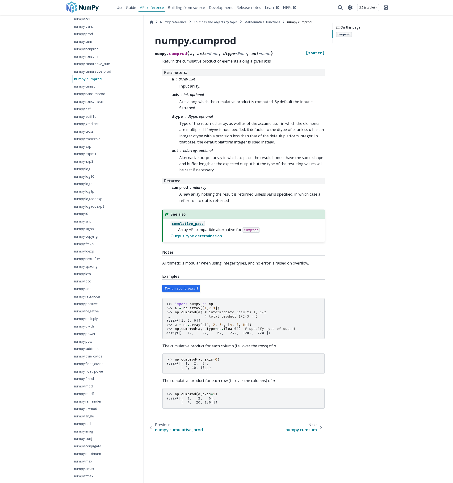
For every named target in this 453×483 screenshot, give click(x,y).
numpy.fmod (84, 378)
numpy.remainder (87, 401)
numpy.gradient (86, 124)
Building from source (186, 7)
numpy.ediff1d (85, 116)
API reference (152, 7)
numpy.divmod (85, 408)
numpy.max (83, 461)
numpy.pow (83, 341)
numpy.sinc (82, 221)
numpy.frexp (84, 243)
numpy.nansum (86, 56)
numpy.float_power (89, 371)
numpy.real (82, 423)
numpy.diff (82, 108)
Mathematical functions (262, 22)
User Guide (126, 7)
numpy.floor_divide (88, 363)
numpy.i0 (81, 213)
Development (221, 7)
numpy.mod (83, 386)
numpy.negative (86, 311)
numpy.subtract (86, 348)
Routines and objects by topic (215, 22)
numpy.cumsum (86, 86)
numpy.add (83, 288)
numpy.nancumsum (89, 101)
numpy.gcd (82, 281)
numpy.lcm (82, 273)
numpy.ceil (82, 19)
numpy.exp (82, 146)
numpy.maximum (87, 453)
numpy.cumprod (88, 78)
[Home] (151, 22)
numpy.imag (83, 431)
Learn (270, 7)
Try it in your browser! (181, 288)
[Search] (340, 8)
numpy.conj (83, 438)
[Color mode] (350, 8)
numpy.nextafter (87, 258)
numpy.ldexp (84, 251)
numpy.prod (83, 34)
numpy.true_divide (88, 356)
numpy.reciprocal (87, 296)
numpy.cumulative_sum (92, 64)
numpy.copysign (86, 236)
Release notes (248, 7)
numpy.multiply (86, 318)
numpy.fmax (83, 476)
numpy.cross (84, 131)
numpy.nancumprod (89, 94)
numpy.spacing (85, 266)
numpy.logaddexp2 (89, 206)
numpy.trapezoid (87, 138)
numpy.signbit (85, 229)
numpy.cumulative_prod (92, 71)
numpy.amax (84, 468)
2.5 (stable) (367, 7)
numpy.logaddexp (88, 199)
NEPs (287, 7)
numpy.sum (83, 41)
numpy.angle (84, 416)
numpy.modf (84, 393)
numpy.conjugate (87, 446)
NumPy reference (173, 22)
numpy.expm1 (85, 153)
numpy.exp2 (83, 161)
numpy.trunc (83, 26)
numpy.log (82, 169)
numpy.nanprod (86, 48)
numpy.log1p (84, 191)
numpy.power (84, 333)
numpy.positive (86, 303)
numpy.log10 (84, 176)
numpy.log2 (83, 183)
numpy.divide (84, 326)
